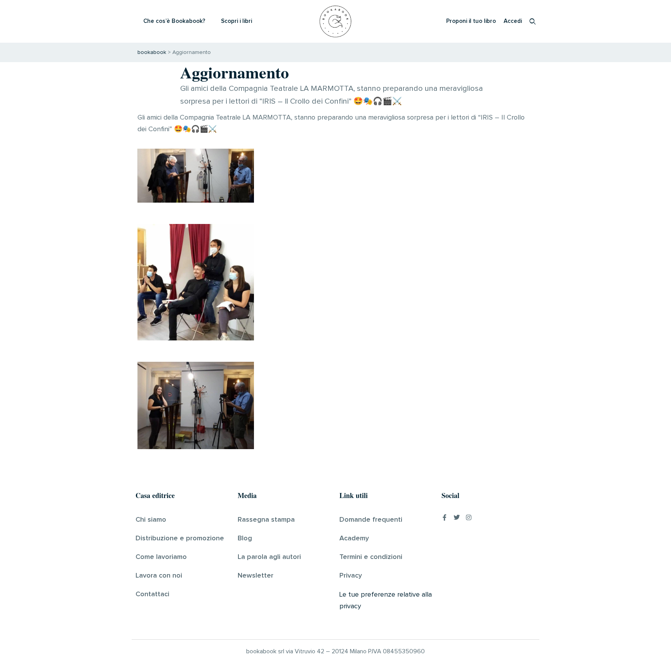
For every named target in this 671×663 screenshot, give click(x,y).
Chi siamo (151, 519)
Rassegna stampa (266, 519)
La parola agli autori (269, 557)
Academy (354, 538)
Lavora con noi (159, 575)
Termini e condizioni (370, 557)
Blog (245, 538)
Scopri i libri (236, 21)
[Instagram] (469, 517)
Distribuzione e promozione (180, 538)
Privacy (350, 575)
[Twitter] (457, 517)
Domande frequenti (370, 519)
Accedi (513, 21)
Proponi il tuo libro (471, 21)
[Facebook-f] (445, 517)
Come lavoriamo (161, 557)
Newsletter (255, 575)
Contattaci (152, 594)
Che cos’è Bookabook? (174, 21)
